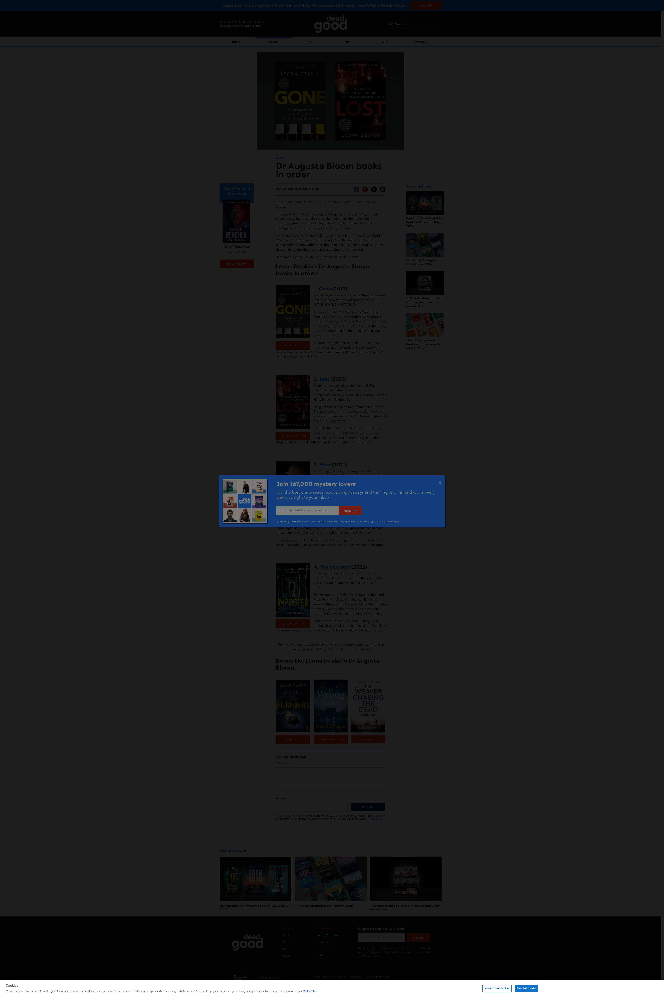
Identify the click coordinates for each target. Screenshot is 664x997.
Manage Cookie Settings (497, 988)
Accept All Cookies (526, 988)
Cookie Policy (310, 991)
